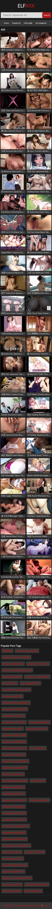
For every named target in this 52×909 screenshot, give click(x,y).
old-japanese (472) (12, 884)
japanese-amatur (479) (14, 722)
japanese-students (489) (15, 709)
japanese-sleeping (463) (14, 767)
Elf (26, 6)
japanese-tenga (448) (13, 787)
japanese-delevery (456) (15, 865)
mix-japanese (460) (39, 800)
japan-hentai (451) (12, 852)
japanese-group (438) (27, 650)
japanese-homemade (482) (16, 702)
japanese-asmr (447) (37, 728)
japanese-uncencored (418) (16, 657)
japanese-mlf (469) (34, 852)
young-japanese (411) (13, 793)
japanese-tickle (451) (38, 663)
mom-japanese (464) (13, 663)
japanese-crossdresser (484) (17, 878)
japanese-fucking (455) (14, 800)
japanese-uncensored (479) (16, 845)
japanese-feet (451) (12, 728)
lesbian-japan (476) (12, 696)
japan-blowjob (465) (13, 774)
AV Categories (41, 23)
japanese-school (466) (14, 754)
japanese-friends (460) (37, 884)
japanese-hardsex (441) (14, 748)
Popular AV (16, 23)
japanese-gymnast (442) (15, 780)
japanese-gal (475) (12, 676)
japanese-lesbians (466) (14, 839)
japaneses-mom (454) (13, 715)
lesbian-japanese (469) (14, 813)
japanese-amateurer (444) (15, 826)
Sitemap (46, 905)
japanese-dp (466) (12, 891)
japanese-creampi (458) (37, 676)
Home (6, 23)
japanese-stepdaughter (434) (17, 670)
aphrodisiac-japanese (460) (16, 689)
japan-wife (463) (33, 891)
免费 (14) (7, 650)
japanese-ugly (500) (39, 722)
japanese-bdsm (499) (13, 871)
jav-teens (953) (37, 748)
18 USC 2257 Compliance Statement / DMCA (22, 905)
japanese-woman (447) (14, 819)
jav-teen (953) (10, 683)
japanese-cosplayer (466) (15, 761)
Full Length (28, 23)
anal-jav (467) (38, 780)
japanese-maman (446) (14, 741)
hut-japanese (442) (30, 683)
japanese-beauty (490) (14, 832)
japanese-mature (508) (14, 735)
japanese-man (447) (12, 858)
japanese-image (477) (13, 806)
